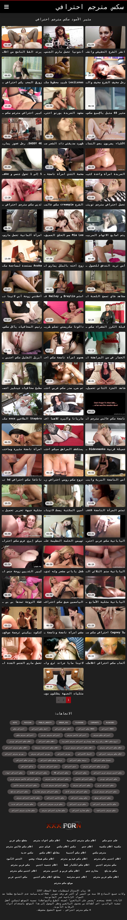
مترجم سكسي (99, 852)
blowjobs (110, 722)
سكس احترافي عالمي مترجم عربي (24, 779)
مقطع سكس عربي (18, 840)
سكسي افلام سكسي (66, 846)
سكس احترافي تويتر (108, 779)
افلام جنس (87, 846)
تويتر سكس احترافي (24, 760)
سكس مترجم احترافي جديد (22, 804)
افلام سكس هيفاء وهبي (41, 858)
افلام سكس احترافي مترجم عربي (79, 748)
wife (15, 722)
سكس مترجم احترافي (76, 910)
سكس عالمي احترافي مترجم (28, 798)
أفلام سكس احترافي (63, 729)
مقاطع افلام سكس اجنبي (47, 877)
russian (27, 722)
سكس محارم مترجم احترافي (23, 810)
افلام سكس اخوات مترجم (47, 840)
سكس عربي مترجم (20, 865)
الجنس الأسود (14, 858)
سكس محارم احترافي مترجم (53, 810)
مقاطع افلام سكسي (50, 852)
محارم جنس (92, 870)
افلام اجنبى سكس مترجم (107, 858)
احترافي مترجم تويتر (50, 735)
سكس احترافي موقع (102, 798)
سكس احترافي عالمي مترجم (56, 779)
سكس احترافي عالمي (84, 779)
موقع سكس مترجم (63, 883)
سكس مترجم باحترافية (106, 810)
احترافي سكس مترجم (102, 735)
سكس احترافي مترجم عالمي (25, 785)
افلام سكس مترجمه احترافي (110, 754)
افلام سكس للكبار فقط (76, 865)
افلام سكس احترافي (47, 741)
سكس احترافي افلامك (38, 773)
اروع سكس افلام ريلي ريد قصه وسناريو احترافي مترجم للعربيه (90, 741)
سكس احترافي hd (61, 773)
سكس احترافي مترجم (81, 785)
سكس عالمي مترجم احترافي (104, 804)
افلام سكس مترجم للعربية (81, 840)
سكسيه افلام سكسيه (110, 846)
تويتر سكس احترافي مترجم (94, 766)
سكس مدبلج (111, 870)
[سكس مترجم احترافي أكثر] (6, 7)
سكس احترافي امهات (13, 773)
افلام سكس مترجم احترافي (16, 748)
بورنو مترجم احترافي (14, 754)
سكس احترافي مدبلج (19, 792)
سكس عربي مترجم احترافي (51, 804)
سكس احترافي (80, 773)
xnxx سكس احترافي (86, 729)
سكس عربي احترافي (78, 804)
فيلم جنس (45, 846)
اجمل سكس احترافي (40, 729)
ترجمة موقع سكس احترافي (51, 760)
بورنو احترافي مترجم (40, 754)
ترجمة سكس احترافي (78, 760)
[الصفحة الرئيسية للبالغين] (63, 825)
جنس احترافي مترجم (49, 766)
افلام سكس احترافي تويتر (20, 741)
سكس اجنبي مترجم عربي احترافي (108, 773)
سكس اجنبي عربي (17, 877)
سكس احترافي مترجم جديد (55, 785)
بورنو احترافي (64, 754)
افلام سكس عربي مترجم (106, 877)
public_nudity (45, 722)
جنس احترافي (70, 766)
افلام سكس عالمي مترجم (19, 846)
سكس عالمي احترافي (55, 798)
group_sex (63, 722)
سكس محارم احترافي (80, 810)
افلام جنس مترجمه (77, 877)
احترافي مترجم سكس (25, 735)
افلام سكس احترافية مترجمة (46, 748)
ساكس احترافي (27, 766)
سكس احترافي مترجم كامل (76, 792)
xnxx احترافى (108, 729)
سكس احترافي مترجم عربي (105, 792)
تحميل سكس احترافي (102, 760)
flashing (79, 722)
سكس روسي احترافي (79, 798)
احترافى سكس (18, 729)
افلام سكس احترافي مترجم (111, 748)
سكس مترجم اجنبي (106, 865)
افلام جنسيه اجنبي (47, 865)
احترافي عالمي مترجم (76, 735)
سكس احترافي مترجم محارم (46, 792)
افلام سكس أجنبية (76, 852)
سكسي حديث (27, 852)
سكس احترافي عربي (105, 785)
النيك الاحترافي (85, 754)
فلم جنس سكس (110, 840)
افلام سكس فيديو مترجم (74, 858)
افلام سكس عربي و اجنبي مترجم (61, 870)
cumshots (95, 722)
